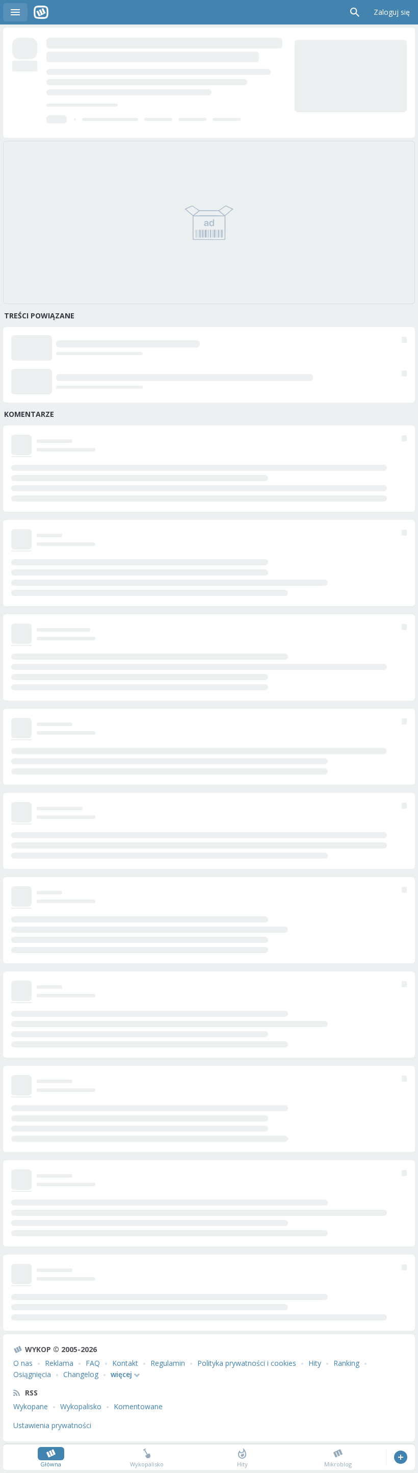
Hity (314, 1363)
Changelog (80, 1374)
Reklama (59, 1363)
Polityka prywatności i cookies (246, 1363)
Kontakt (125, 1363)
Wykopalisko (80, 1406)
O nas (23, 1363)
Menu (15, 12)
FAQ (93, 1363)
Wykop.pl (41, 12)
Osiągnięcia (32, 1374)
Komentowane (138, 1406)
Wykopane (30, 1406)
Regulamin (167, 1363)
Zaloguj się (392, 12)
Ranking (346, 1363)
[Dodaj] (400, 1457)
